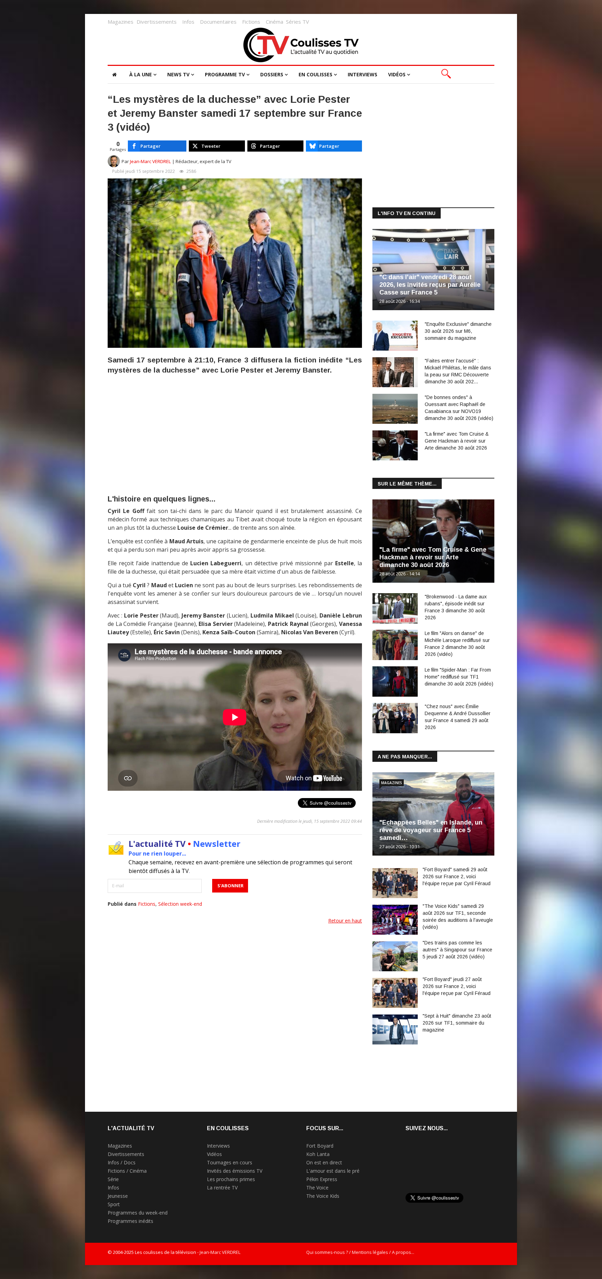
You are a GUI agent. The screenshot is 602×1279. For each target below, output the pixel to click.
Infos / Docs (122, 1162)
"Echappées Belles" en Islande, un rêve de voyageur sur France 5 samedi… (431, 830)
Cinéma (274, 21)
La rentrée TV (222, 1187)
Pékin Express (321, 1179)
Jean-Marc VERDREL (150, 161)
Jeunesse (118, 1196)
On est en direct (324, 1162)
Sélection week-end (180, 904)
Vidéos (397, 74)
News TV (178, 74)
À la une (140, 74)
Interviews (362, 74)
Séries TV (297, 21)
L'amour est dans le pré (333, 1170)
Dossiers (271, 74)
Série (113, 1179)
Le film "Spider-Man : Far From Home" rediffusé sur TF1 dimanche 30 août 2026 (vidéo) (459, 677)
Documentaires (218, 21)
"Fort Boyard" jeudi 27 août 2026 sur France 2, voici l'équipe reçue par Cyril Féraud (457, 986)
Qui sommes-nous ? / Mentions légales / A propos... (360, 1252)
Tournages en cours (229, 1162)
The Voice (317, 1187)
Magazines (120, 21)
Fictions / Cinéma (127, 1170)
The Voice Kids (322, 1196)
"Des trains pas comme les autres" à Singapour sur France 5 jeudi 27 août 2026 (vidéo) (457, 949)
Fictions (251, 21)
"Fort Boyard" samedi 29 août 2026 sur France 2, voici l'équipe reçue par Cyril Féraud (457, 876)
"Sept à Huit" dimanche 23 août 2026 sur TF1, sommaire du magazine (457, 1023)
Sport (114, 1204)
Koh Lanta (318, 1154)
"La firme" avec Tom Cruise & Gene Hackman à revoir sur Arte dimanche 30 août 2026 (457, 441)
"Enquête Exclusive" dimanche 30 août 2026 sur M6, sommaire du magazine (458, 331)
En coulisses (315, 74)
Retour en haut (345, 920)
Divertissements (157, 21)
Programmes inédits (130, 1221)
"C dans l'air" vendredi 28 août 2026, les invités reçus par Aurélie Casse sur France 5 (429, 285)
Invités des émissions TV (234, 1170)
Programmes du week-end (138, 1212)
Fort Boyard (319, 1145)
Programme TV (225, 74)
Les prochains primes (231, 1179)
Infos (188, 21)
